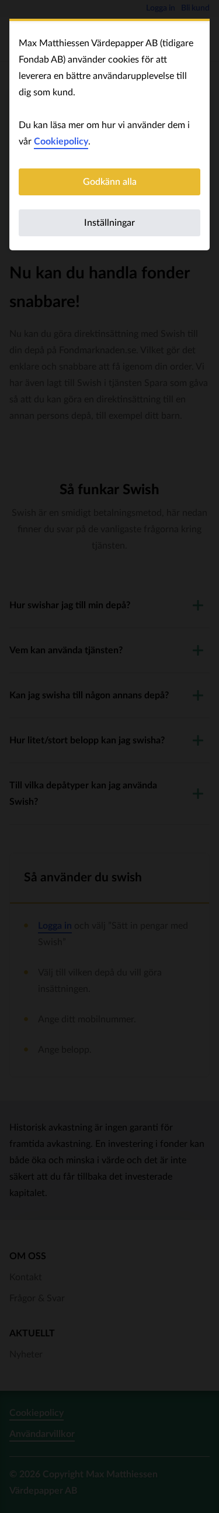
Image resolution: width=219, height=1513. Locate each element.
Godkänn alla (110, 182)
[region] (109, 135)
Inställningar (109, 223)
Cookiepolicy (61, 141)
